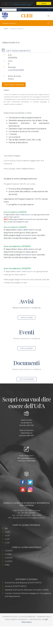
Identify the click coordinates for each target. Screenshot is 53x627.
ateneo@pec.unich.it (28, 458)
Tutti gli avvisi (27, 317)
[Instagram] (30, 489)
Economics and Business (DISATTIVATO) (23, 582)
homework (27, 219)
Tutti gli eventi (26, 348)
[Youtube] (23, 489)
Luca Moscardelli (16, 70)
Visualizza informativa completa (22, 5)
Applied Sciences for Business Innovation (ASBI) (27, 590)
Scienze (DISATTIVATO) (15, 586)
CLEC (7, 535)
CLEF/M (8, 561)
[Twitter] (30, 482)
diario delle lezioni (23, 215)
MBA (7, 565)
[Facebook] (23, 482)
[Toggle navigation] (48, 9)
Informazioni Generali (14, 84)
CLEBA (8, 554)
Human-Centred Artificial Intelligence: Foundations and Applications (28, 594)
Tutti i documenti (26, 379)
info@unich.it (29, 456)
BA (6, 528)
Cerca (19, 10)
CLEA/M (8, 550)
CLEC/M (8, 558)
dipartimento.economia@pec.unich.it (29, 518)
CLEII (6, 28)
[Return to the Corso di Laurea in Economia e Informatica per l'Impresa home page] (26, 15)
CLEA (7, 532)
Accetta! (43, 3)
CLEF (7, 539)
